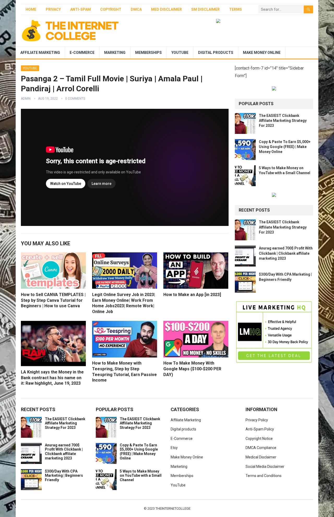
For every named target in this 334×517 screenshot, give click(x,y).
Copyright (110, 9)
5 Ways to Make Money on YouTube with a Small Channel (141, 475)
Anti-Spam (80, 9)
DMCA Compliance (261, 448)
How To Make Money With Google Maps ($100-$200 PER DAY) (192, 369)
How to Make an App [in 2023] (192, 294)
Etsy (174, 448)
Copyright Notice (259, 438)
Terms (235, 9)
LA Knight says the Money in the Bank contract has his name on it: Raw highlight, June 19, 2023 (52, 378)
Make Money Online (262, 52)
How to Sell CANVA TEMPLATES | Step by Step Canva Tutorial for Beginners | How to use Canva (53, 300)
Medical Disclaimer (261, 457)
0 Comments (75, 98)
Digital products (215, 52)
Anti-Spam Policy (260, 429)
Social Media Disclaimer (265, 466)
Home (31, 9)
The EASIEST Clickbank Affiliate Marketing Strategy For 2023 (283, 120)
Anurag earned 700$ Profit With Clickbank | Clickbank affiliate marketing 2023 (286, 253)
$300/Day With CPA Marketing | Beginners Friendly (64, 475)
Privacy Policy (257, 420)
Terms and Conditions (264, 476)
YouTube (179, 52)
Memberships (148, 52)
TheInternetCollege (173, 508)
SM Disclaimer (205, 9)
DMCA (136, 9)
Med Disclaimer (166, 9)
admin (26, 98)
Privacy (53, 9)
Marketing (115, 52)
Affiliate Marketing (40, 52)
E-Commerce (82, 52)
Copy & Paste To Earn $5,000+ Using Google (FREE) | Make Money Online (285, 147)
